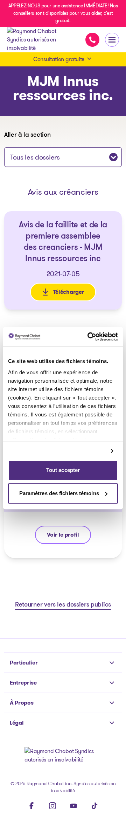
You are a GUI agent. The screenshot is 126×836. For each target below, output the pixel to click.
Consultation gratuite (58, 59)
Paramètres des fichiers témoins (59, 493)
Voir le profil (69, 536)
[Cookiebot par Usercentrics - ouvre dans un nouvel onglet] (89, 336)
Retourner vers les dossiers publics (63, 605)
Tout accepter (63, 470)
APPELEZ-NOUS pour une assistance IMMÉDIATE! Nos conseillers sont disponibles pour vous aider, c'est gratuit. (63, 13)
